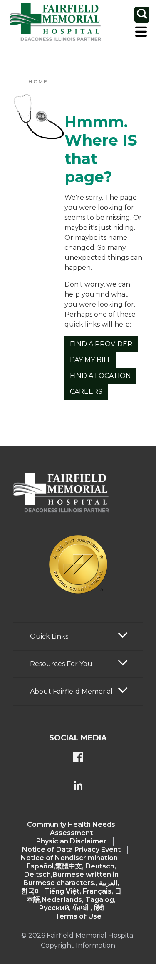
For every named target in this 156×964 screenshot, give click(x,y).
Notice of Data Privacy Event (71, 849)
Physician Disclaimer (71, 841)
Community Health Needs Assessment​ (71, 829)
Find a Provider (101, 344)
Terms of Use (78, 916)
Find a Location (100, 376)
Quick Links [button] (49, 636)
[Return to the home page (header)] (55, 22)
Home (37, 81)
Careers (86, 391)
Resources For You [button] (61, 664)
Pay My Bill (90, 360)
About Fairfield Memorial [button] (71, 691)
